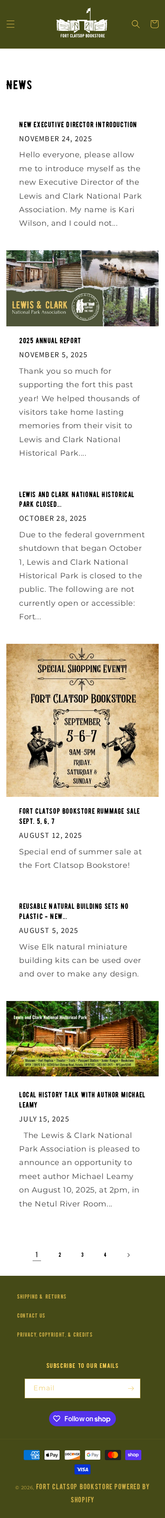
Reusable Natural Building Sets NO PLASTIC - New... (74, 911)
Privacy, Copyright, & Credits (54, 1335)
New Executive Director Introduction (78, 125)
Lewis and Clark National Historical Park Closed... (77, 500)
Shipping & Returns (41, 1297)
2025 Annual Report (50, 341)
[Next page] (128, 1255)
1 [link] (37, 1255)
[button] (10, 24)
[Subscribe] (130, 1388)
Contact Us (31, 1316)
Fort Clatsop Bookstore (74, 1487)
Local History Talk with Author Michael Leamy (82, 1100)
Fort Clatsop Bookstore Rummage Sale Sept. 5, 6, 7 (79, 816)
